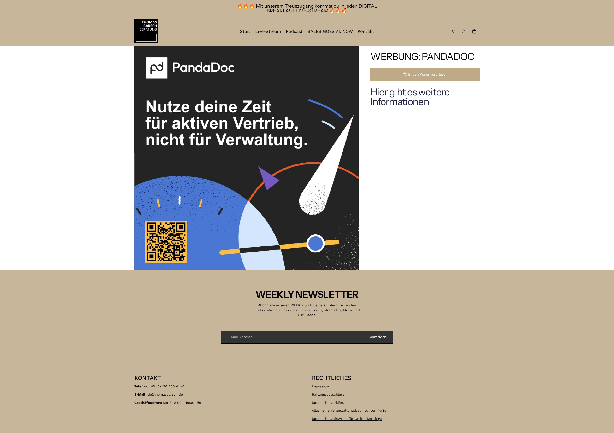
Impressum (321, 386)
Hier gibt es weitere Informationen (410, 96)
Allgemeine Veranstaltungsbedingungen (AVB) (349, 410)
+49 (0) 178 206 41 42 (167, 386)
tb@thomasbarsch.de (165, 394)
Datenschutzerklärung (330, 402)
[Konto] (464, 31)
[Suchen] (454, 31)
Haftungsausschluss (328, 394)
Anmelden (378, 337)
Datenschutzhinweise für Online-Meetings (347, 419)
